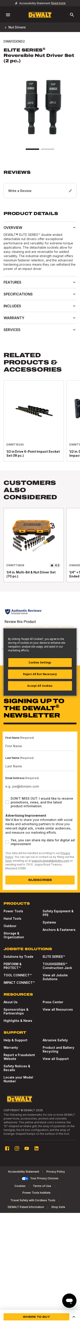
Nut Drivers (17, 27)
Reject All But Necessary (40, 674)
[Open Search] (72, 14)
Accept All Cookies (39, 685)
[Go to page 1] (32, 149)
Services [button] (12, 329)
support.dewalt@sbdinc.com (50, 860)
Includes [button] (12, 306)
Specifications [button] (18, 294)
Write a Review (20, 191)
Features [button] (12, 282)
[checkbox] (7, 802)
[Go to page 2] (47, 149)
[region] (40, 425)
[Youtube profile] (26, 1148)
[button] (40, 184)
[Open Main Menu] (8, 14)
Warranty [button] (14, 318)
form (8, 860)
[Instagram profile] (16, 1148)
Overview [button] (13, 227)
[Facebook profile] (7, 1148)
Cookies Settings (40, 662)
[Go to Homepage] (40, 15)
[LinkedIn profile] (36, 1148)
